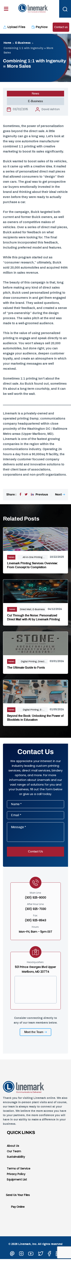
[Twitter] (26, 494)
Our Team (14, 1151)
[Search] (65, 9)
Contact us (61, 27)
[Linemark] (33, 7)
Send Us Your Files (18, 1195)
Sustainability (16, 1157)
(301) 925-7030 (35, 909)
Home (7, 43)
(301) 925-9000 (35, 897)
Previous (42, 494)
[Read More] (35, 538)
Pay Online (18, 1207)
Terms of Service (18, 1168)
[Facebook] (20, 494)
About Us (13, 1146)
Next (58, 494)
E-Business (23, 43)
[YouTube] (30, 1253)
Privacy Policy (16, 1174)
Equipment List (17, 1179)
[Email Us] (12, 1253)
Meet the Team (33, 1032)
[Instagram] (21, 1253)
